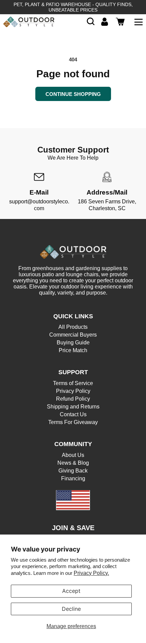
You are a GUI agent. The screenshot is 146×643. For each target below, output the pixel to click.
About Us (73, 455)
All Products (73, 327)
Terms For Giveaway (73, 422)
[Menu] (138, 21)
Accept (71, 590)
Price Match (73, 350)
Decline (71, 608)
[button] (90, 21)
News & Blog (73, 463)
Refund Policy (73, 399)
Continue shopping (73, 94)
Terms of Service (73, 383)
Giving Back (73, 471)
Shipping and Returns (73, 406)
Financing (73, 478)
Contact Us (73, 414)
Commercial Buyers (73, 335)
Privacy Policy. (91, 573)
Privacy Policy (73, 391)
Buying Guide (73, 342)
